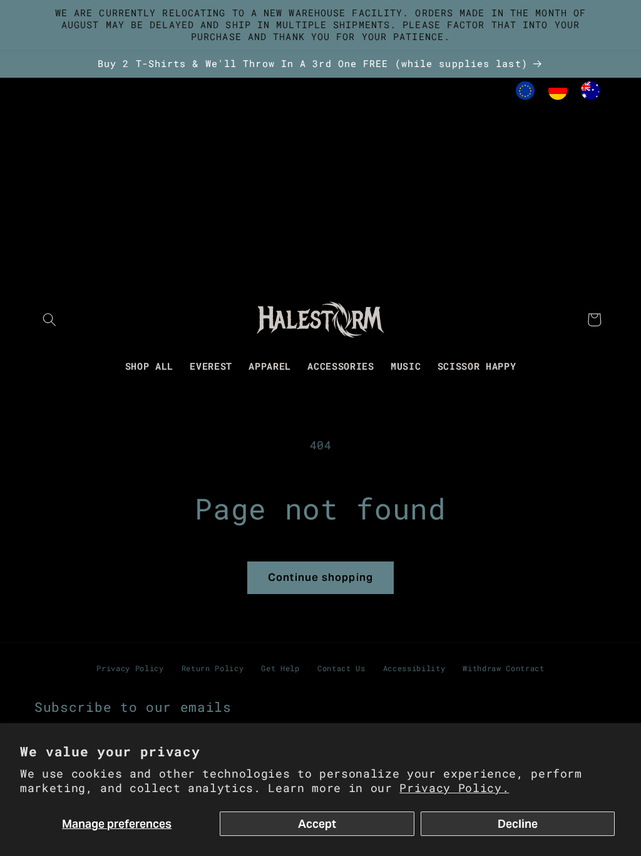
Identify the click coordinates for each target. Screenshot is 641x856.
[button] (49, 320)
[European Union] (525, 93)
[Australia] (590, 93)
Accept (317, 824)
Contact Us (341, 668)
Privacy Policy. (454, 788)
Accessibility (414, 668)
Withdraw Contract (503, 668)
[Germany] (557, 93)
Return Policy (213, 668)
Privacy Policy (129, 668)
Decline (518, 824)
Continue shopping (320, 577)
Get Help (280, 668)
